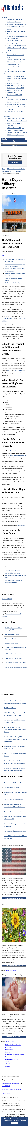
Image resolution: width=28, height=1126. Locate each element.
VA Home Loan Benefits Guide (14, 654)
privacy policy (6, 1093)
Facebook (5, 1089)
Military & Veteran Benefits (13, 1045)
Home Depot (20, 525)
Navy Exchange (18, 370)
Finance (7, 1052)
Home (3, 169)
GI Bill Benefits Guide (11, 643)
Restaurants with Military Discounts (15, 782)
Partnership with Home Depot (13, 283)
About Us (8, 1064)
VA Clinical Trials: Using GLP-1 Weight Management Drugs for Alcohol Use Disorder (15, 739)
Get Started (15, 162)
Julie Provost (7, 599)
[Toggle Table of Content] (3, 255)
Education (8, 1047)
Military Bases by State (12, 1059)
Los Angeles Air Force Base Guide (15, 662)
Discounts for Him (12, 614)
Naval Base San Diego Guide (13, 658)
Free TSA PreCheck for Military (13, 799)
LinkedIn (18, 1089)
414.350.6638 (6, 1086)
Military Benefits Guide (12, 634)
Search (14, 145)
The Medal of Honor (10, 708)
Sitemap (7, 1061)
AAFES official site (7, 318)
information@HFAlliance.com (10, 1083)
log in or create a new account (17, 455)
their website (14, 450)
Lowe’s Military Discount (12, 570)
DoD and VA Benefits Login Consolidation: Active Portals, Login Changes (15, 729)
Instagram (12, 1089)
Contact (7, 1066)
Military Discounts (11, 970)
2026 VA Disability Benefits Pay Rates (15, 831)
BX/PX (9, 370)
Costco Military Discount (12, 573)
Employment (9, 1049)
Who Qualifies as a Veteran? (12, 812)
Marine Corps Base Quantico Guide (16, 667)
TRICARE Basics (10, 638)
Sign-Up (4, 139)
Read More (14, 898)
